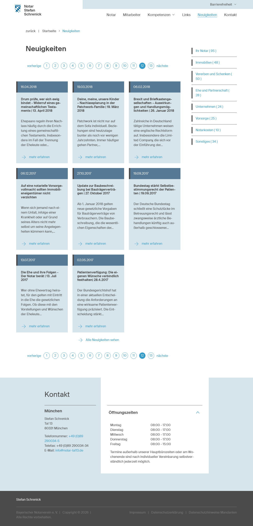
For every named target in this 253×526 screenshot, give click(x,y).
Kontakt (230, 14)
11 (133, 66)
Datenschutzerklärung (167, 512)
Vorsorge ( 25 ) (206, 118)
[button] (154, 412)
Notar (111, 14)
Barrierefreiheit (221, 4)
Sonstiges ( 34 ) (207, 141)
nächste (162, 66)
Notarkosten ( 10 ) (208, 130)
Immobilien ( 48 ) (208, 62)
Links (186, 14)
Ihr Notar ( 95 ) (206, 51)
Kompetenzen (159, 14)
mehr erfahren (39, 157)
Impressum (137, 512)
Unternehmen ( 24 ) (209, 107)
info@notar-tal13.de (69, 450)
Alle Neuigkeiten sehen (102, 340)
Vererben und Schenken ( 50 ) (214, 76)
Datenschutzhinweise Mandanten (213, 512)
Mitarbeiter (132, 14)
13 (150, 66)
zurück (32, 31)
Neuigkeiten (207, 14)
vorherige (34, 66)
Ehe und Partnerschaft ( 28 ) (212, 92)
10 (124, 66)
